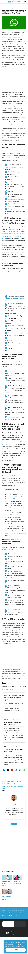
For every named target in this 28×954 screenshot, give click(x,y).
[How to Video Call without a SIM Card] (7, 891)
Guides (8, 6)
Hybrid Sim (14, 1)
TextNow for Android (11, 298)
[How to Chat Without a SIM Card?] (7, 877)
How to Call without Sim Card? (17, 883)
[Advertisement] (14, 79)
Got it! (15, 950)
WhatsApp (17, 172)
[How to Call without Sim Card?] (17, 877)
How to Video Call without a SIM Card (6, 898)
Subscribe (20, 924)
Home (3, 6)
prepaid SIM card (12, 499)
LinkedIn (14, 824)
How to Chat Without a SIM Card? (6, 883)
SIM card (18, 55)
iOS (10, 238)
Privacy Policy (20, 946)
